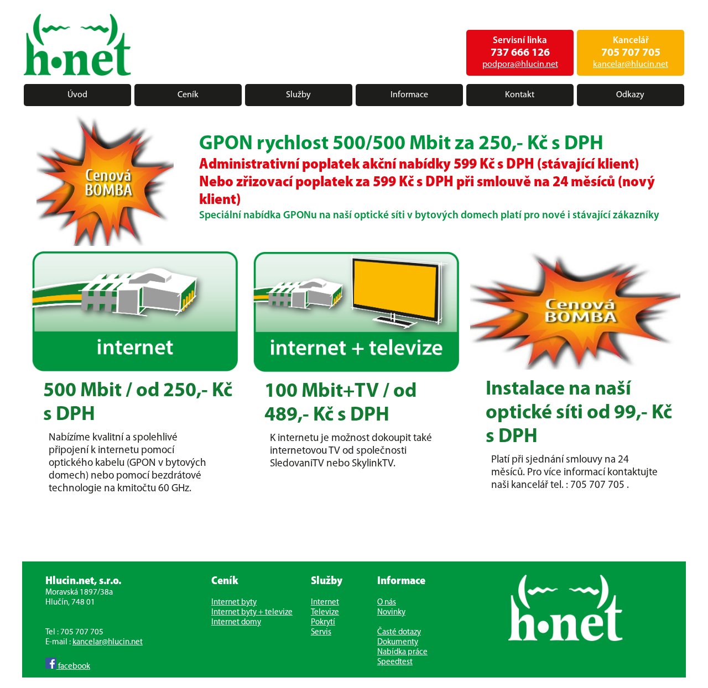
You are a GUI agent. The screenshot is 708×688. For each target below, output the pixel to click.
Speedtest (395, 662)
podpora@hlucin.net (520, 64)
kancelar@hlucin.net (630, 64)
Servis (321, 632)
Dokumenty (397, 642)
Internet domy (236, 622)
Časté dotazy (399, 632)
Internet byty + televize (252, 612)
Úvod (77, 95)
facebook (73, 667)
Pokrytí (323, 622)
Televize (325, 612)
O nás (386, 602)
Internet (325, 602)
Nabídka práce (402, 652)
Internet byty (234, 602)
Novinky (391, 612)
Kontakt (519, 95)
